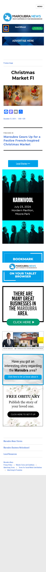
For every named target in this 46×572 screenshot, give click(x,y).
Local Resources (10, 453)
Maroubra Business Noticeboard (16, 447)
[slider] (25, 241)
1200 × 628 (21, 118)
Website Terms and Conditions (25, 465)
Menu (40, 6)
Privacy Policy (8, 465)
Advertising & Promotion (14, 470)
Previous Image (8, 63)
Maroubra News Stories (13, 441)
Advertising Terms (9, 467)
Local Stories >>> (23, 163)
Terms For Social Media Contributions (30, 467)
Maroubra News (8, 462)
